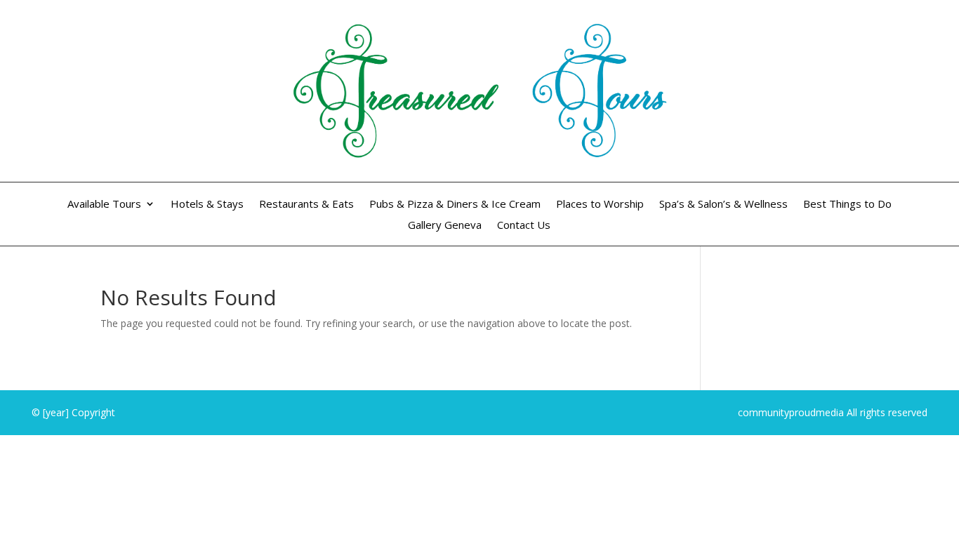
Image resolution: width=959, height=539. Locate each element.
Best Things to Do (847, 205)
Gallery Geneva (445, 226)
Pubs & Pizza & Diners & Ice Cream (455, 205)
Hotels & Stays (207, 205)
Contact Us (523, 226)
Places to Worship (600, 205)
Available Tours (104, 205)
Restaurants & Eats (306, 205)
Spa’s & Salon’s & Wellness (723, 205)
